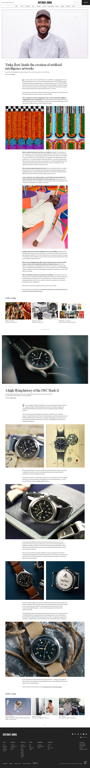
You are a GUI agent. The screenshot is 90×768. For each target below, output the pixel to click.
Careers (11, 763)
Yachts (30, 749)
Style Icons (5, 749)
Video (73, 6)
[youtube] (83, 734)
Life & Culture (51, 6)
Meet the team (82, 744)
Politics (22, 756)
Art (48, 746)
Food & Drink (23, 746)
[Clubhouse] (80, 2)
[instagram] (81, 734)
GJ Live (80, 747)
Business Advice (14, 746)
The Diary (22, 755)
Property (22, 750)
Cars (30, 746)
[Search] (76, 2)
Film (48, 749)
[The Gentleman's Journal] (45, 2)
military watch (40, 481)
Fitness (56, 6)
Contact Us (81, 742)
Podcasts (68, 6)
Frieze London (62, 81)
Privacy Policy (18, 763)
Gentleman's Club (83, 749)
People (22, 752)
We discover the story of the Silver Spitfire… (52, 687)
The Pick (4, 750)
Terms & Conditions (27, 763)
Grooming (27, 6)
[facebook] (72, 734)
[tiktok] (78, 734)
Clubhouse (5, 763)
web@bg (80, 763)
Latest (16, 6)
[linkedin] (86, 734)
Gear (33, 6)
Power (12, 749)
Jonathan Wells (13, 397)
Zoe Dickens (12, 74)
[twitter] (75, 734)
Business (39, 6)
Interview (22, 753)
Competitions (82, 745)
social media (58, 79)
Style (22, 6)
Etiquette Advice (41, 746)
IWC (42, 405)
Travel (44, 6)
